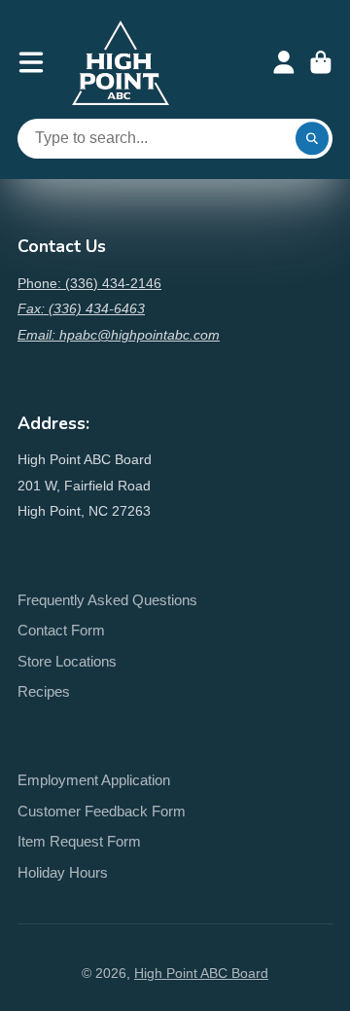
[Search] (312, 139)
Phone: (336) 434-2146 (89, 283)
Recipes (44, 691)
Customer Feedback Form (102, 811)
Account (284, 62)
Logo (120, 62)
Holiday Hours (63, 872)
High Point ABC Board (201, 973)
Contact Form (61, 630)
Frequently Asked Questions (107, 600)
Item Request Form (79, 841)
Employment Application (94, 780)
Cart (320, 62)
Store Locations (67, 661)
